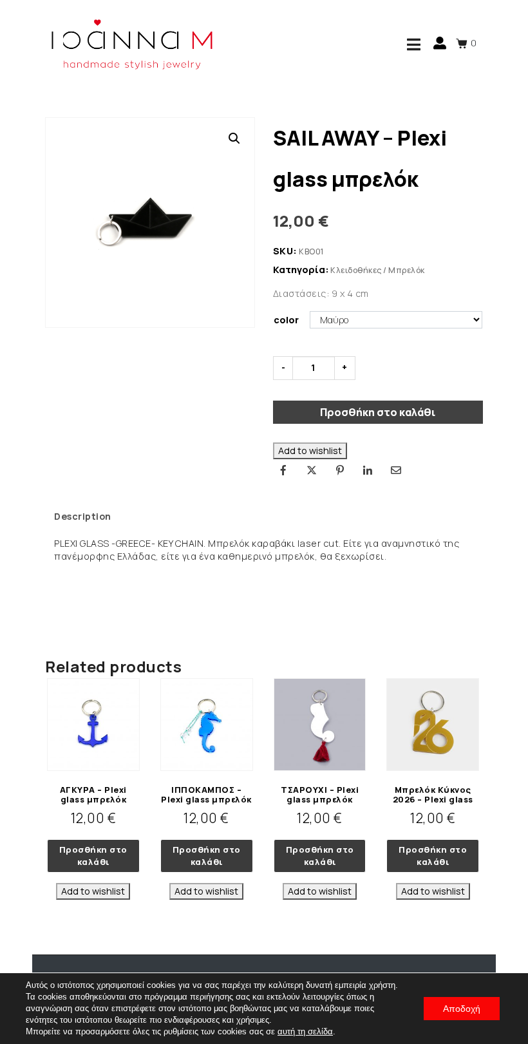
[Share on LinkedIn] (368, 470)
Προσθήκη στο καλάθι (377, 412)
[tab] (82, 517)
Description (82, 516)
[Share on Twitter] (312, 470)
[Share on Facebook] (284, 470)
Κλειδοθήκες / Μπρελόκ (377, 270)
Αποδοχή (461, 1008)
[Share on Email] (396, 470)
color (286, 320)
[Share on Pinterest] (340, 470)
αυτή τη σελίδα (305, 1031)
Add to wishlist (310, 450)
